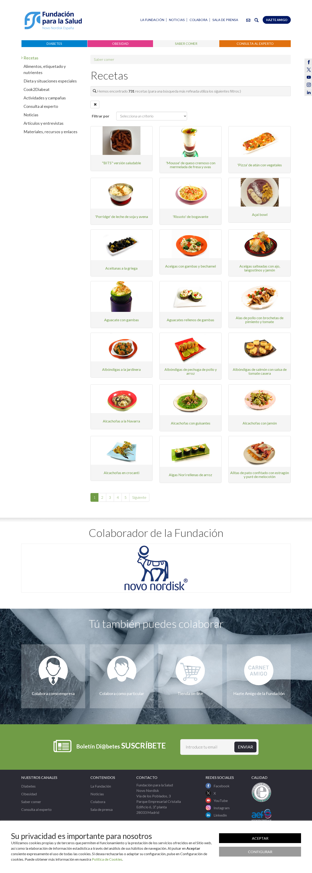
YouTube (221, 800)
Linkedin (220, 815)
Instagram (222, 808)
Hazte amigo (276, 20)
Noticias (177, 20)
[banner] (53, 20)
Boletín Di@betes (121, 745)
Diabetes (54, 43)
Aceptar (260, 838)
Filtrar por (100, 116)
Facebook (222, 786)
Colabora (199, 20)
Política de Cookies (107, 859)
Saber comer (186, 43)
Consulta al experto (255, 43)
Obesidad (120, 43)
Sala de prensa (225, 20)
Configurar (260, 851)
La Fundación (152, 20)
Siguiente (139, 497)
